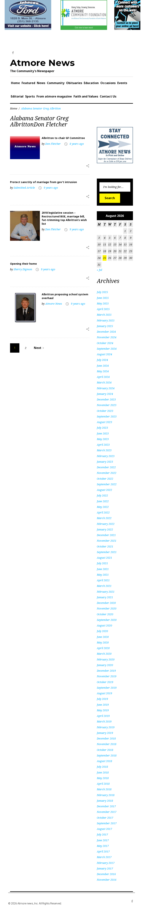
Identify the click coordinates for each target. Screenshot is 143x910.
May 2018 (103, 778)
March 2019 (104, 721)
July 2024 (102, 360)
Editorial (17, 96)
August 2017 (104, 829)
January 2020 (105, 665)
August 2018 (104, 761)
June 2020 (103, 637)
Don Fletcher (53, 144)
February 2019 (106, 727)
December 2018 (106, 738)
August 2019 (104, 693)
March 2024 (104, 382)
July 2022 (102, 495)
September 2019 (107, 687)
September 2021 (107, 552)
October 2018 (105, 750)
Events (122, 83)
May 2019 (103, 710)
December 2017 (106, 806)
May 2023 (103, 439)
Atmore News (42, 62)
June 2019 (103, 704)
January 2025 (105, 326)
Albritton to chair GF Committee (63, 138)
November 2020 (106, 608)
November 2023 (106, 405)
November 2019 (106, 676)
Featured (28, 83)
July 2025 (102, 292)
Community (55, 83)
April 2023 (103, 444)
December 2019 (106, 670)
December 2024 (106, 331)
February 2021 (106, 591)
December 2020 (106, 603)
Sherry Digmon (23, 269)
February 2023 (106, 456)
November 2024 (106, 337)
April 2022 (103, 512)
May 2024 (103, 371)
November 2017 (106, 812)
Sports (30, 96)
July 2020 (102, 631)
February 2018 (106, 795)
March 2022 (104, 518)
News (41, 83)
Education (91, 83)
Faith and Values (86, 96)
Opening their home (23, 263)
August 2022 (104, 490)
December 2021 (106, 535)
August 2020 (104, 625)
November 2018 (106, 744)
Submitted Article (24, 187)
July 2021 (102, 563)
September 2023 (107, 416)
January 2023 (105, 461)
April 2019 (103, 716)
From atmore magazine (54, 96)
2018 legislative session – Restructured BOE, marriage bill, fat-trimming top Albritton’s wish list (64, 218)
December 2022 (106, 467)
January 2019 (105, 733)
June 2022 (103, 501)
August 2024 (104, 354)
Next (39, 348)
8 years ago (77, 144)
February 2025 (106, 320)
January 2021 (105, 597)
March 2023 (104, 450)
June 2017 (103, 840)
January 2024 (105, 394)
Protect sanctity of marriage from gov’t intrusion (43, 182)
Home (15, 83)
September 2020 (107, 620)
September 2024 (107, 348)
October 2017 (105, 817)
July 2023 (102, 427)
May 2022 (103, 507)
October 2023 (105, 411)
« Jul (99, 270)
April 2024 (103, 377)
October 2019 (105, 682)
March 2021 (104, 586)
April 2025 (103, 309)
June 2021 (103, 569)
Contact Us (108, 96)
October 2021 (105, 546)
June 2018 (103, 772)
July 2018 (102, 766)
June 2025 (103, 298)
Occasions (108, 83)
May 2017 (103, 846)
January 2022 (105, 529)
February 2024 (106, 388)
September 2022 (107, 484)
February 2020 (106, 659)
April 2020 (103, 648)
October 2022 (105, 478)
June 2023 (103, 433)
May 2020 (103, 642)
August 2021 (104, 557)
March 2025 (104, 314)
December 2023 (106, 399)
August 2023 (104, 422)
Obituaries (74, 83)
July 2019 (102, 699)
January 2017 (105, 868)
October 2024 (105, 343)
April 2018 (103, 783)
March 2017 (104, 857)
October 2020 (105, 614)
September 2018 (107, 755)
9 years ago (51, 187)
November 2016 (106, 879)
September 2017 (107, 823)
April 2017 (103, 851)
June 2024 (103, 365)
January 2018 (105, 800)
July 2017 (102, 834)
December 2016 (106, 874)
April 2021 (103, 580)
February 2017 (106, 863)
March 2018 (104, 789)
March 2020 (104, 653)
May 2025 (103, 303)
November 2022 (106, 473)
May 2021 (103, 574)
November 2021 (106, 540)
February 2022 (106, 524)
